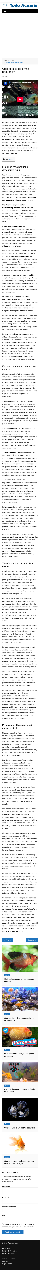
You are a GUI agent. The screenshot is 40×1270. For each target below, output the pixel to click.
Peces (6, 76)
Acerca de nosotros (9, 1259)
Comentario (6, 1186)
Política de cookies (8, 1253)
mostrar (11, 159)
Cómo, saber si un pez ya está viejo (19, 1128)
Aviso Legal (6, 1248)
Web (3, 1215)
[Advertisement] (20, 34)
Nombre (5, 1198)
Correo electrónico (9, 1206)
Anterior (8, 940)
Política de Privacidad (9, 1251)
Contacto (5, 1261)
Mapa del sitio (7, 1264)
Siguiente (31, 940)
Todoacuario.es (13, 1243)
